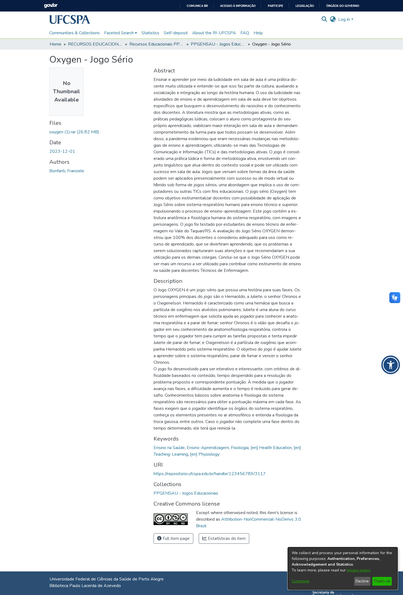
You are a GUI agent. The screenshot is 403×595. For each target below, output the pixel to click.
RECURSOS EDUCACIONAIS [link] (95, 44)
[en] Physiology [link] (205, 454)
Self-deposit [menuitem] (176, 33)
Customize (301, 581)
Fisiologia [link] (240, 448)
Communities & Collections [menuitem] (74, 33)
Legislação (305, 6)
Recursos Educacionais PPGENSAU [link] (156, 44)
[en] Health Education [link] (271, 448)
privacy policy (358, 570)
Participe (275, 6)
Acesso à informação (238, 6)
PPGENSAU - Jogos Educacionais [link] (218, 44)
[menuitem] (120, 32)
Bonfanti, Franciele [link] (66, 171)
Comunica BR (197, 6)
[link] (74, 132)
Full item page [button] (175, 538)
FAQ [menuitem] (244, 33)
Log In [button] (344, 19)
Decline (362, 581)
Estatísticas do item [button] (226, 538)
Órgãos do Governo (342, 6)
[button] (69, 19)
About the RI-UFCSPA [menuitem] (214, 33)
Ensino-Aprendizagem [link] (208, 448)
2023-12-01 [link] (62, 151)
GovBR (51, 5)
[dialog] (343, 568)
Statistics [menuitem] (150, 33)
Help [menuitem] (258, 33)
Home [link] (55, 44)
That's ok (382, 581)
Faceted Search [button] (119, 33)
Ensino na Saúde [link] (169, 448)
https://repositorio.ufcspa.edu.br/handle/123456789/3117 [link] (210, 474)
